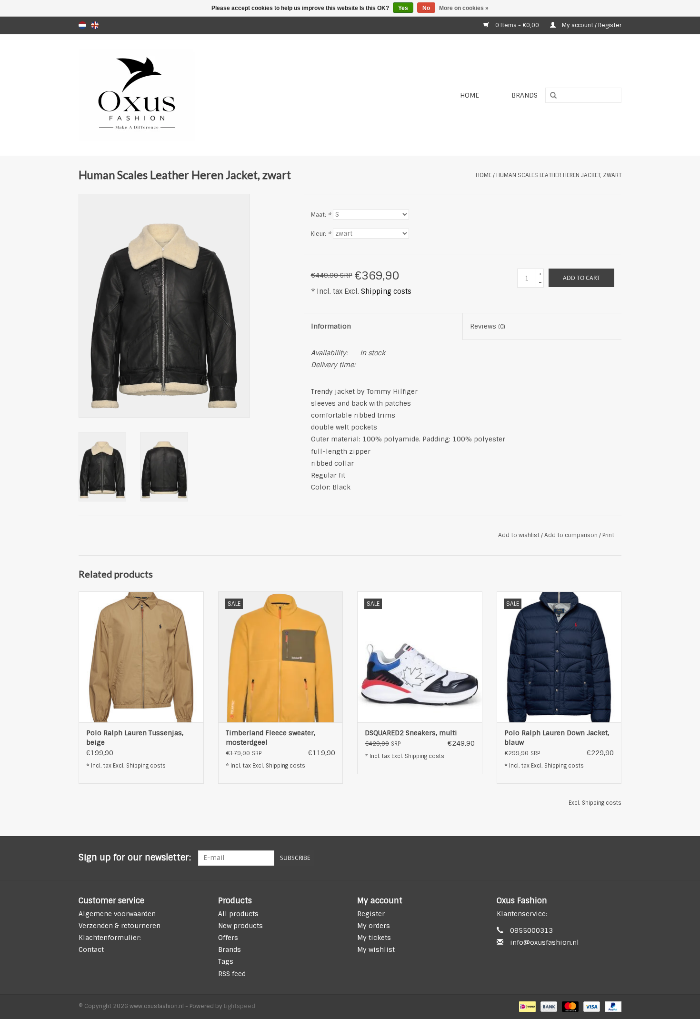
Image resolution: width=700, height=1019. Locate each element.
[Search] (550, 96)
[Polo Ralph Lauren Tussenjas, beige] (141, 656)
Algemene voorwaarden (117, 913)
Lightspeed (239, 1006)
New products (240, 925)
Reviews (487, 326)
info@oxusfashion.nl (544, 942)
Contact (91, 949)
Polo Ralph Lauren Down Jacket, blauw (556, 738)
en (95, 25)
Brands (524, 95)
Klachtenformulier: (110, 937)
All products (238, 913)
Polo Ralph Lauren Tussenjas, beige (134, 738)
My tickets (374, 937)
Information (331, 326)
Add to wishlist (519, 535)
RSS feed (232, 973)
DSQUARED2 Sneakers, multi (411, 733)
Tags (225, 961)
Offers (228, 937)
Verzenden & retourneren (119, 925)
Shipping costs (386, 291)
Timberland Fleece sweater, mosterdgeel (270, 738)
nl (82, 25)
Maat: (321, 215)
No (426, 8)
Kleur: (321, 234)
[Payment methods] (526, 1006)
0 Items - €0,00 (517, 25)
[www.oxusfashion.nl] (191, 95)
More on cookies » (464, 8)
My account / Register (590, 25)
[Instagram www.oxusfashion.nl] (613, 858)
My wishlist (376, 949)
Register (371, 913)
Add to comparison (571, 535)
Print (608, 535)
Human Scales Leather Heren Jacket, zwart (558, 175)
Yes (403, 8)
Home (469, 95)
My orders (373, 925)
